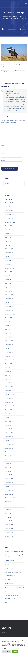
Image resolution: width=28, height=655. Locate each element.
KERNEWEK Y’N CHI (10, 576)
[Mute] (21, 29)
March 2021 (8, 383)
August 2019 (8, 456)
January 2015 (9, 536)
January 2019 (9, 482)
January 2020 (9, 436)
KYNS (6, 591)
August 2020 (8, 410)
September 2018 (10, 498)
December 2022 (9, 302)
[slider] (24, 30)
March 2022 (8, 337)
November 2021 (9, 352)
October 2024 (9, 218)
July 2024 (7, 230)
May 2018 (8, 513)
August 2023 (8, 272)
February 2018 (9, 525)
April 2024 (8, 241)
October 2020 (9, 402)
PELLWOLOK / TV (10, 599)
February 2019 (9, 479)
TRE (6, 603)
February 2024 (9, 249)
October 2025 (9, 203)
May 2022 (8, 329)
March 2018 (8, 521)
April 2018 (8, 517)
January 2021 (9, 390)
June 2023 (8, 279)
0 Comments (23, 18)
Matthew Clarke (17, 16)
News (7, 18)
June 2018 (8, 509)
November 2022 (9, 306)
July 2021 (7, 368)
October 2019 (9, 448)
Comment (4, 126)
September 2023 (10, 268)
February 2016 (9, 528)
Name (2, 145)
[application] (14, 29)
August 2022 (8, 318)
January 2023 (9, 299)
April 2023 (8, 287)
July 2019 (7, 459)
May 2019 (8, 467)
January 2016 (9, 532)
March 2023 (8, 291)
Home (7, 564)
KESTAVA (7, 580)
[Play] (2, 29)
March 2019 (8, 475)
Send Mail (4, 632)
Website (3, 160)
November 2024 (9, 214)
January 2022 (9, 345)
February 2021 (9, 387)
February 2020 (9, 433)
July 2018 (7, 505)
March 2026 (8, 199)
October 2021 (9, 356)
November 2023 (9, 260)
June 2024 (8, 233)
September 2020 (10, 406)
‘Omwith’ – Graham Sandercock (14, 551)
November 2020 (9, 398)
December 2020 (9, 394)
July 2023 (7, 276)
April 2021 (8, 379)
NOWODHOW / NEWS (11, 595)
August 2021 (8, 364)
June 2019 (8, 463)
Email (2, 153)
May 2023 (8, 283)
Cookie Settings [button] (6, 651)
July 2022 (7, 322)
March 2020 (8, 429)
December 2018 (9, 486)
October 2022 (9, 310)
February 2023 (9, 295)
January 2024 (9, 253)
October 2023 (9, 264)
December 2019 (9, 440)
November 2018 (9, 490)
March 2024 (8, 245)
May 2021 (8, 375)
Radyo (10, 18)
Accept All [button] (15, 651)
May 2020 (8, 421)
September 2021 (10, 360)
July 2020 (7, 413)
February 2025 (9, 210)
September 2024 (10, 222)
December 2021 (9, 348)
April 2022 (8, 333)
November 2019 (9, 444)
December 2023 (9, 256)
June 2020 (8, 417)
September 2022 (10, 314)
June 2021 (8, 371)
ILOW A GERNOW (10, 568)
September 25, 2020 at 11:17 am (12, 93)
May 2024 (8, 237)
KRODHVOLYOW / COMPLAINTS (14, 587)
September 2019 (10, 452)
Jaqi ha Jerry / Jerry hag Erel (13, 572)
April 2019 (8, 471)
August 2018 (8, 502)
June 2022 (8, 325)
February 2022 (9, 341)
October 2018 (9, 494)
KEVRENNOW (9, 583)
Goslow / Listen (9, 560)
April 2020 (8, 425)
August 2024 (8, 226)
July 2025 (7, 207)
